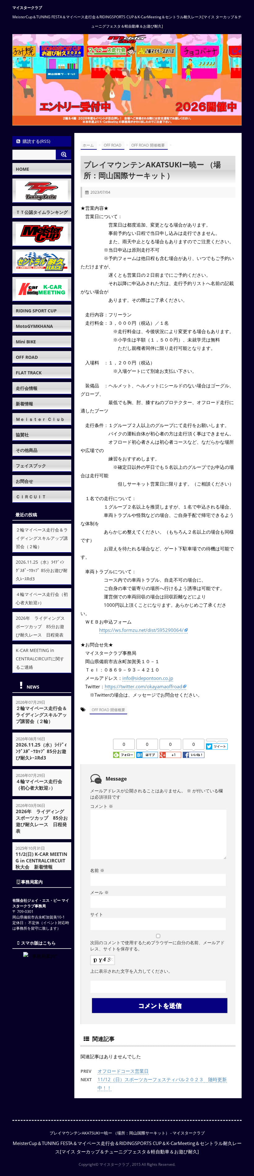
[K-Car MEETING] (42, 289)
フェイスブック (31, 466)
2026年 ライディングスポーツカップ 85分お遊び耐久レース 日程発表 (40, 626)
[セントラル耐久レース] (42, 261)
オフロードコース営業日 (123, 1071)
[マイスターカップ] (42, 233)
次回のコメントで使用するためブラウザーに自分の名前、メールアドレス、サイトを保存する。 (157, 946)
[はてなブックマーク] (147, 755)
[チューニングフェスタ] (42, 190)
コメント (101, 806)
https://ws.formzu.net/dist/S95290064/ (141, 630)
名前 (97, 870)
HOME (22, 169)
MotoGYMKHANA (34, 326)
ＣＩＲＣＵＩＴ (31, 497)
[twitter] (217, 746)
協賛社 (22, 435)
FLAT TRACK (29, 373)
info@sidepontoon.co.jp (147, 678)
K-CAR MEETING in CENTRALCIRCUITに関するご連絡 (40, 658)
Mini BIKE (26, 342)
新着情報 (24, 404)
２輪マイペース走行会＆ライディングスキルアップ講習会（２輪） (42, 538)
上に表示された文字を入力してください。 (131, 971)
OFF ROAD (27, 357)
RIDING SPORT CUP (36, 311)
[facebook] (193, 755)
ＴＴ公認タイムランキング (42, 212)
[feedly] (124, 755)
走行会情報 (26, 388)
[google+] (170, 755)
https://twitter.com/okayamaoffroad (143, 686)
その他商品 (26, 450)
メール (99, 892)
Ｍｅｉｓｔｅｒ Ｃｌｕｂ (40, 419)
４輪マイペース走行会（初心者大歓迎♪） (39, 784)
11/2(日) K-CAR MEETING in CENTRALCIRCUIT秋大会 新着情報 (41, 860)
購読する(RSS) (36, 141)
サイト (96, 914)
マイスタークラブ (27, 7)
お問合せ (24, 481)
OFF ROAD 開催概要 (108, 709)
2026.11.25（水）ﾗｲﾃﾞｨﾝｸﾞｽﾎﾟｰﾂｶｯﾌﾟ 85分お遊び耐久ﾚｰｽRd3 (42, 570)
